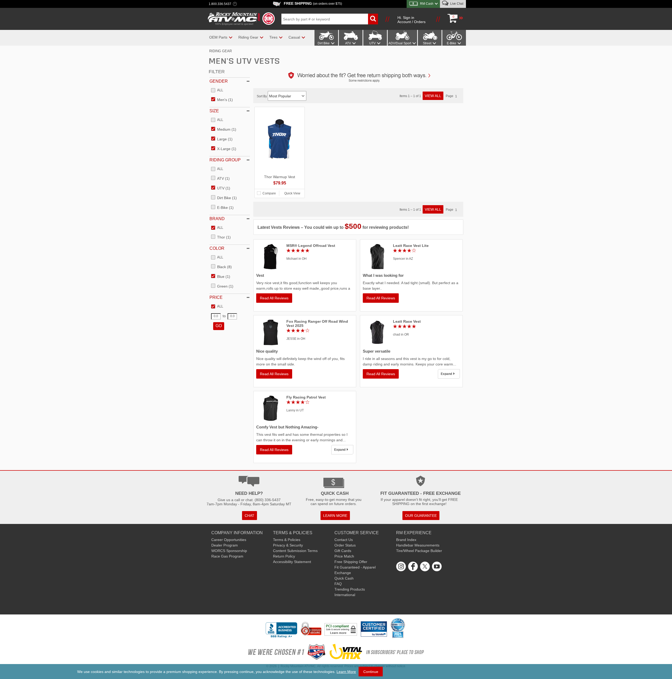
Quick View (292, 193)
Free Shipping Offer (350, 562)
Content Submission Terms (295, 551)
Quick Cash (344, 578)
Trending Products (349, 589)
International (344, 595)
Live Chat (456, 4)
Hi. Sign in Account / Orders (411, 19)
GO (219, 325)
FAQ (338, 584)
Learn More (346, 672)
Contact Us (343, 540)
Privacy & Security (288, 545)
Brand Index (406, 540)
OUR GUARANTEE (421, 515)
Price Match (344, 556)
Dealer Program (224, 545)
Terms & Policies (286, 540)
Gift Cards (342, 551)
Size (214, 111)
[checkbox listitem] (217, 90)
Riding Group (225, 160)
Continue (370, 672)
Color (216, 248)
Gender (218, 81)
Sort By (262, 96)
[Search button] (373, 19)
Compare (269, 193)
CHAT (249, 515)
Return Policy (284, 556)
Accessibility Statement (292, 562)
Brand (217, 218)
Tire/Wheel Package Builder (419, 551)
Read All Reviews (274, 298)
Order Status (345, 545)
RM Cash (426, 4)
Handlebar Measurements (417, 545)
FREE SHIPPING (313, 3)
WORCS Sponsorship (229, 551)
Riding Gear (220, 51)
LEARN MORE (335, 515)
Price (216, 297)
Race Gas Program (227, 556)
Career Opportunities (228, 540)
